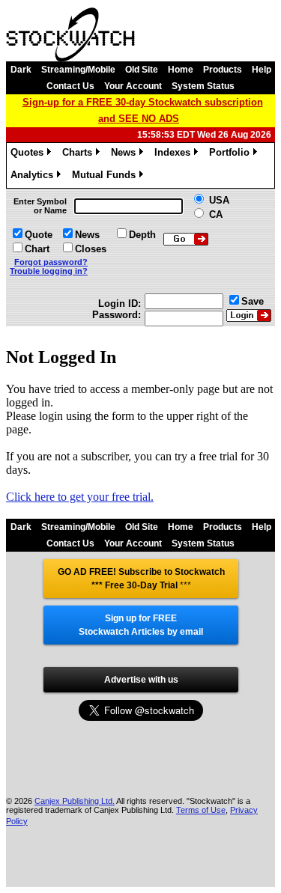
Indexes (175, 154)
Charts (79, 154)
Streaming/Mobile (78, 69)
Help (261, 69)
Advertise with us (141, 679)
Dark (20, 69)
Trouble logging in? (49, 270)
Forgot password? (51, 261)
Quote (38, 234)
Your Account (133, 86)
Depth (142, 234)
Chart (37, 249)
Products (222, 69)
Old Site (141, 69)
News (126, 154)
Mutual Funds (106, 177)
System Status (203, 86)
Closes (90, 249)
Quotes (29, 154)
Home (180, 69)
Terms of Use (201, 809)
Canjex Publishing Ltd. (74, 800)
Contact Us (70, 86)
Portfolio (232, 154)
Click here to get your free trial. (80, 496)
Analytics (34, 177)
